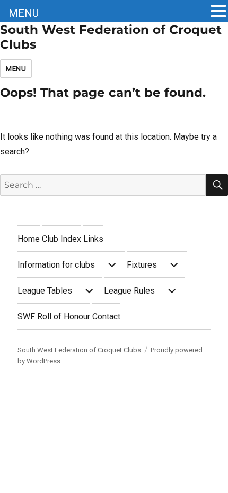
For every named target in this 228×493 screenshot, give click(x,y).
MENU (23, 13)
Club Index (61, 239)
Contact (106, 317)
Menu (16, 68)
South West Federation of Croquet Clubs (79, 350)
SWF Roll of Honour (53, 317)
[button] (218, 12)
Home (28, 239)
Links (93, 239)
